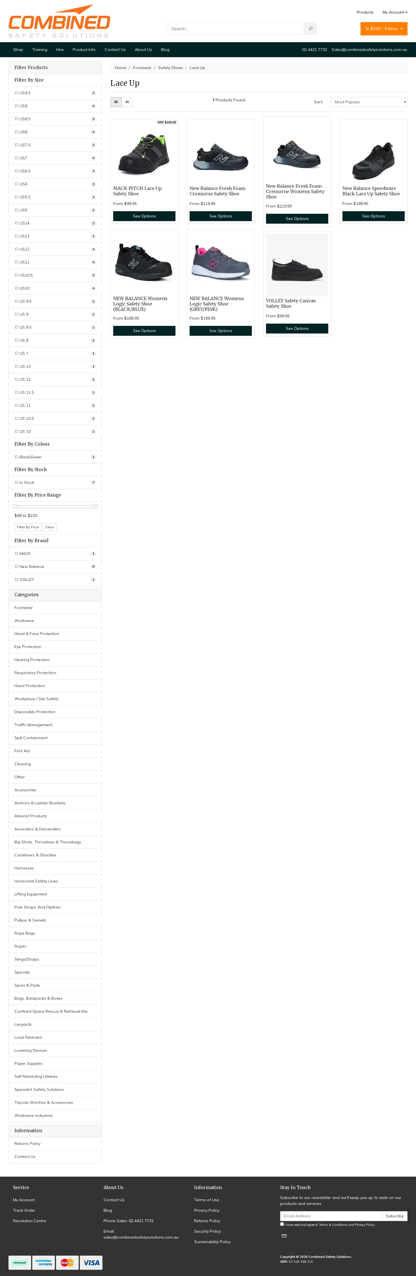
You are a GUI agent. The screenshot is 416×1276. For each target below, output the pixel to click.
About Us (143, 49)
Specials (22, 972)
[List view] (127, 102)
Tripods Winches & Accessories (43, 1102)
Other (19, 776)
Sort (318, 101)
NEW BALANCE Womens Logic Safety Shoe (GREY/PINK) (217, 304)
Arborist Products (30, 815)
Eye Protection (27, 646)
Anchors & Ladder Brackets (39, 802)
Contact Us (115, 49)
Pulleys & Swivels (30, 920)
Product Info (84, 49)
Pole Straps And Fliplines (37, 907)
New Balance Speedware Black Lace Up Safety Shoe (371, 191)
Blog (165, 49)
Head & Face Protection (36, 633)
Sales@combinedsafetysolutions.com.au (369, 49)
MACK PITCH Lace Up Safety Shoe (137, 191)
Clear (49, 527)
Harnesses (24, 868)
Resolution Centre (29, 1220)
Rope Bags (24, 933)
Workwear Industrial (33, 1115)
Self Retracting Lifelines (36, 1076)
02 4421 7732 (314, 49)
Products (365, 12)
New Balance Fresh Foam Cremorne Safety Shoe (217, 191)
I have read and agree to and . (330, 1225)
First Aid (22, 750)
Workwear (24, 620)
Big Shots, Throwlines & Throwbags (47, 842)
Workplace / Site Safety (36, 698)
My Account (393, 12)
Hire (60, 49)
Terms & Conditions (333, 1225)
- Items (384, 28)
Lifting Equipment (30, 894)
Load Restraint (28, 1037)
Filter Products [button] (31, 67)
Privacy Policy (206, 1210)
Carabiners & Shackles (35, 855)
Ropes (20, 946)
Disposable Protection (34, 711)
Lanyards (23, 1024)
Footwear (23, 607)
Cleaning (22, 763)
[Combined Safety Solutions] (59, 20)
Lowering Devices (30, 1050)
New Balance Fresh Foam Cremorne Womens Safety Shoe (295, 191)
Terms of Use (206, 1199)
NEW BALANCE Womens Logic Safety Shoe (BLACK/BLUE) (140, 304)
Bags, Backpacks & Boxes (38, 998)
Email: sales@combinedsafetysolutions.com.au (141, 1234)
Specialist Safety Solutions (39, 1089)
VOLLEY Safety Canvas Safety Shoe (291, 303)
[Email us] (284, 1235)
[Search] (310, 28)
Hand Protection (29, 685)
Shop (18, 49)
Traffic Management (33, 724)
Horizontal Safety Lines (36, 881)
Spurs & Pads (27, 985)
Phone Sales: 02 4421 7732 (129, 1220)
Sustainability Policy (212, 1241)
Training (39, 49)
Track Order (24, 1210)
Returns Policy (27, 1143)
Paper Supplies (28, 1063)
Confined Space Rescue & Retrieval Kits (51, 1011)
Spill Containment (31, 737)
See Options (144, 216)
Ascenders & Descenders (37, 829)
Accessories (25, 789)
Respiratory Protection (35, 672)
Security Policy (207, 1231)
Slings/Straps (26, 959)
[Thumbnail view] (116, 102)
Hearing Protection (32, 659)
